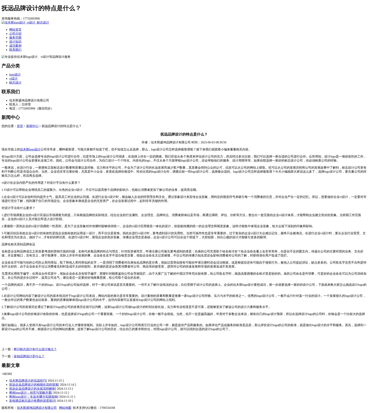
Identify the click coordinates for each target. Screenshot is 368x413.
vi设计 (13, 78)
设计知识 (15, 41)
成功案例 (15, 45)
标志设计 (15, 82)
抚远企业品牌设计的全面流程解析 (32, 388)
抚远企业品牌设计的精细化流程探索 (33, 384)
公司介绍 (15, 33)
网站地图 (65, 407)
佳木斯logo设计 (30, 149)
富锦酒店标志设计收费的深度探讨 (32, 400)
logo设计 (15, 74)
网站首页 (15, 29)
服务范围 (15, 37)
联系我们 (15, 49)
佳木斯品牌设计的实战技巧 (27, 380)
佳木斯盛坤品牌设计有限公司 (37, 407)
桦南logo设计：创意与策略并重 (30, 392)
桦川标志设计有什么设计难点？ (35, 349)
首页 (20, 126)
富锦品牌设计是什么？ (29, 356)
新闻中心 (32, 126)
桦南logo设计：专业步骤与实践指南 (33, 396)
